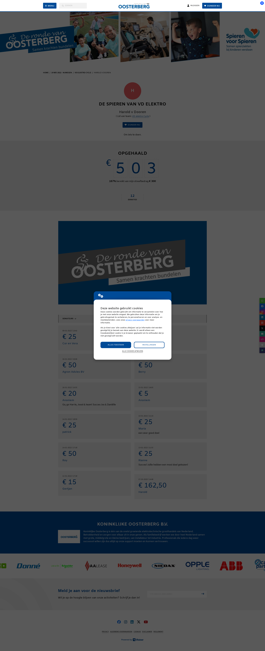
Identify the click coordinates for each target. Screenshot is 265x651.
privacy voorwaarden (135, 320)
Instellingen (149, 345)
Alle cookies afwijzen (132, 351)
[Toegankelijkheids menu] (262, 3)
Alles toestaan (116, 345)
